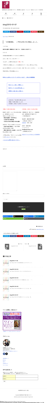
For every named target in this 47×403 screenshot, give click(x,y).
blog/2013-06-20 (14, 269)
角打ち (4, 361)
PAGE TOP (45, 390)
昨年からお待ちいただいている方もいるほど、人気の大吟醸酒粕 (19, 77)
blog (7, 36)
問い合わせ (7, 137)
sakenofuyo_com (40, 229)
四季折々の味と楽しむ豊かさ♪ (16, 91)
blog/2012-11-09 (14, 260)
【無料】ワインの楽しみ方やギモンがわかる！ (12, 331)
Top (4, 36)
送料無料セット (6, 358)
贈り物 (4, 360)
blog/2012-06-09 (14, 286)
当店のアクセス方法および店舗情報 (31, 134)
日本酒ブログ (40, 226)
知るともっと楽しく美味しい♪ (16, 85)
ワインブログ (5, 365)
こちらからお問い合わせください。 (11, 140)
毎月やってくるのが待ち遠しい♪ (16, 88)
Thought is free (30, 396)
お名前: (4, 166)
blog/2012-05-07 (14, 295)
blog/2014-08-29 (14, 277)
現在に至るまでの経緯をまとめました (10, 351)
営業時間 (24, 122)
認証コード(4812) (6, 193)
